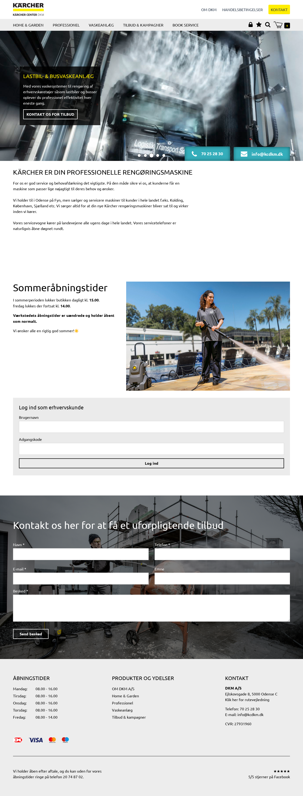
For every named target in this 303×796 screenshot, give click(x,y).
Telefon (161, 544)
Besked (19, 590)
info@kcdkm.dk (250, 714)
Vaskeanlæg (101, 24)
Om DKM (209, 9)
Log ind (151, 463)
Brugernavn (29, 417)
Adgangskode (30, 439)
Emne (159, 568)
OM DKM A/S (123, 688)
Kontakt (279, 9)
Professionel (66, 24)
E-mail (18, 568)
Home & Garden (28, 24)
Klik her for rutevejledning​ (247, 699)
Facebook (282, 776)
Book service (186, 24)
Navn (17, 544)
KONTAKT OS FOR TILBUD (50, 114)
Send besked (31, 633)
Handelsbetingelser (242, 9)
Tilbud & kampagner (143, 24)
